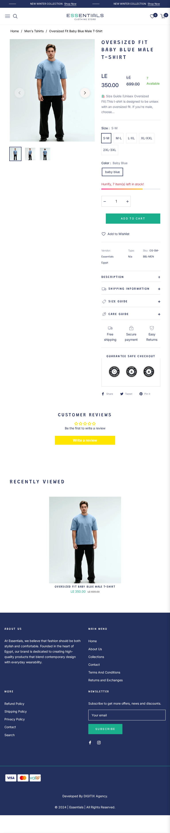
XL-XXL (146, 138)
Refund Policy (14, 703)
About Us (95, 649)
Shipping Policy (15, 711)
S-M (106, 138)
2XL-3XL (109, 150)
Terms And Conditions (104, 672)
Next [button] (85, 93)
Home (14, 31)
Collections (96, 657)
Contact (94, 664)
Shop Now (68, 3)
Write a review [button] (85, 440)
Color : (114, 163)
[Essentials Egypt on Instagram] (99, 742)
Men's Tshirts (34, 31)
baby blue (112, 172)
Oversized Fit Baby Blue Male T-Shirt (85, 586)
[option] (52, 90)
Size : (109, 128)
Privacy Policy (14, 719)
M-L (119, 138)
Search (9, 735)
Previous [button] (19, 93)
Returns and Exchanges (105, 680)
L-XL (131, 138)
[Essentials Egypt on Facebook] (90, 742)
